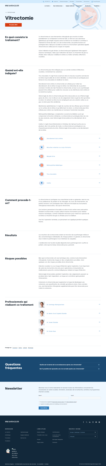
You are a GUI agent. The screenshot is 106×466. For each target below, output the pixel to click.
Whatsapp (30, 348)
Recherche (88, 6)
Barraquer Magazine (57, 439)
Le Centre (47, 6)
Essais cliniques (41, 432)
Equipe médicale (70, 6)
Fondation (96, 6)
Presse (38, 439)
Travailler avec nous (42, 435)
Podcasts (54, 442)
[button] (70, 365)
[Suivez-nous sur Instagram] (93, 422)
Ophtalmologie (11, 12)
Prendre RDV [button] (13, 25)
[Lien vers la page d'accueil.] (12, 6)
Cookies (46, 464)
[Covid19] (8, 451)
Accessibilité (40, 464)
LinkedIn (25, 348)
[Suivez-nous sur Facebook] (83, 422)
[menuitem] (48, 6)
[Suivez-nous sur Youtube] (96, 422)
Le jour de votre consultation (56, 435)
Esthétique (7, 435)
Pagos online (40, 442)
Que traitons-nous (57, 6)
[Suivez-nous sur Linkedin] (89, 422)
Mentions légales (9, 464)
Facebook (14, 348)
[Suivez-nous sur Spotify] (99, 422)
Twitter (20, 348)
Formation (79, 6)
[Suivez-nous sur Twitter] (86, 422)
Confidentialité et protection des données (25, 464)
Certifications (55, 432)
